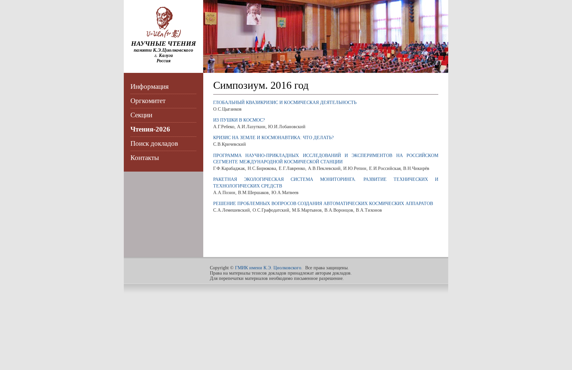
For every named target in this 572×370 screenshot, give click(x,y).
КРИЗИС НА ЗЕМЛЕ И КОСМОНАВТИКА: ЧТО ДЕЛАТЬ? (273, 137)
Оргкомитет (148, 100)
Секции (141, 115)
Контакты (144, 157)
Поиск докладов (154, 143)
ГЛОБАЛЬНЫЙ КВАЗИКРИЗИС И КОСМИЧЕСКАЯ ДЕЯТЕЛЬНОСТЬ (285, 102)
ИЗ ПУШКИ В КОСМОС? (239, 120)
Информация (149, 86)
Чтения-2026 (150, 129)
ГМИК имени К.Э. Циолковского (268, 267)
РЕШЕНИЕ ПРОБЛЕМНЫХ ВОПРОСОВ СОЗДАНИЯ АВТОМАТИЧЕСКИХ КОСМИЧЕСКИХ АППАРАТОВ (323, 203)
